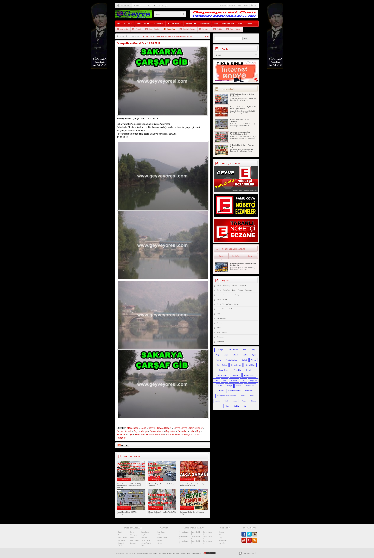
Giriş (239, 5)
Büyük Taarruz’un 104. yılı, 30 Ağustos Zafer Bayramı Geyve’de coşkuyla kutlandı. (130, 485)
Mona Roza (250, 386)
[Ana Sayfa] (118, 24)
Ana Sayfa (124, 29)
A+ (208, 36)
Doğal (226, 355)
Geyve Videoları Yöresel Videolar (228, 304)
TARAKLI (157, 23)
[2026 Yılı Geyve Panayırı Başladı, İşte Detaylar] (221, 103)
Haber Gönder (154, 29)
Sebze (252, 396)
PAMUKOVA (141, 23)
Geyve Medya (141, 431)
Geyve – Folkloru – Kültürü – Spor (229, 295)
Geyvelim (182, 431)
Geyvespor (236, 375)
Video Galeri (161, 535)
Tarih (226, 401)
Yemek (243, 401)
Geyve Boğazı (164, 428)
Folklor (218, 360)
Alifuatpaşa (132, 428)
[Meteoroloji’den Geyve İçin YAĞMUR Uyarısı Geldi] (221, 141)
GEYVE (127, 23)
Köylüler (121, 434)
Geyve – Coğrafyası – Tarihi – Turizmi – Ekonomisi (234, 290)
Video (216, 23)
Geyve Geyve (180, 428)
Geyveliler (170, 431)
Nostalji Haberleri (161, 36)
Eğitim (245, 355)
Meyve (238, 386)
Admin (122, 36)
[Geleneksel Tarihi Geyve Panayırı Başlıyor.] (221, 154)
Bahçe (253, 350)
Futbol (244, 360)
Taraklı (217, 401)
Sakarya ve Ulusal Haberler (177, 36)
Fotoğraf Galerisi (231, 360)
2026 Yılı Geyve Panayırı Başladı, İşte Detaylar (152, 6)
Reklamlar (189, 23)
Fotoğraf (144, 537)
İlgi (245, 406)
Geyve (152, 36)
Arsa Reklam (204, 23)
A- (206, 36)
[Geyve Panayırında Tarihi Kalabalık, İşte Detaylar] (221, 272)
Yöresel (138, 29)
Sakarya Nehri (173, 434)
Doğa (143, 428)
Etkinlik (235, 355)
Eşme (254, 355)
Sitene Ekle (222, 5)
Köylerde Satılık (189, 29)
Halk (191, 431)
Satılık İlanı (171, 29)
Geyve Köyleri (235, 29)
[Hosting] (240, 553)
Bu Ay (250, 256)
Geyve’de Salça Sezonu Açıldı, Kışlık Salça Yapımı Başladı (193, 484)
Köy (198, 431)
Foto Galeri (161, 532)
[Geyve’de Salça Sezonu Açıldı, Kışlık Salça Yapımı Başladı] (221, 116)
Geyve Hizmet (124, 431)
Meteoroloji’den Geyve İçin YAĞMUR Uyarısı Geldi (240, 133)
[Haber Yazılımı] (251, 553)
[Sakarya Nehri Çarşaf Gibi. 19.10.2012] (162, 116)
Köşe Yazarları (222, 332)
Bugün (221, 256)
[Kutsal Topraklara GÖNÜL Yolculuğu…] (221, 129)
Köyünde (139, 434)
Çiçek (227, 406)
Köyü (130, 434)
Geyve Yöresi (156, 431)
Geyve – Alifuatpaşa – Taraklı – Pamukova (231, 285)
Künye (246, 5)
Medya (229, 386)
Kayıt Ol (232, 5)
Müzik (221, 391)
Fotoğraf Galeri (228, 23)
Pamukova (248, 391)
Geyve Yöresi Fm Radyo (225, 309)
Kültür (220, 386)
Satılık (243, 396)
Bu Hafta (235, 256)
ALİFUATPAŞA (173, 23)
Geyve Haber (195, 428)
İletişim (253, 5)
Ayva (244, 350)
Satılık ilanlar (145, 540)
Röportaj (205, 29)
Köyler (249, 23)
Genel (240, 23)
